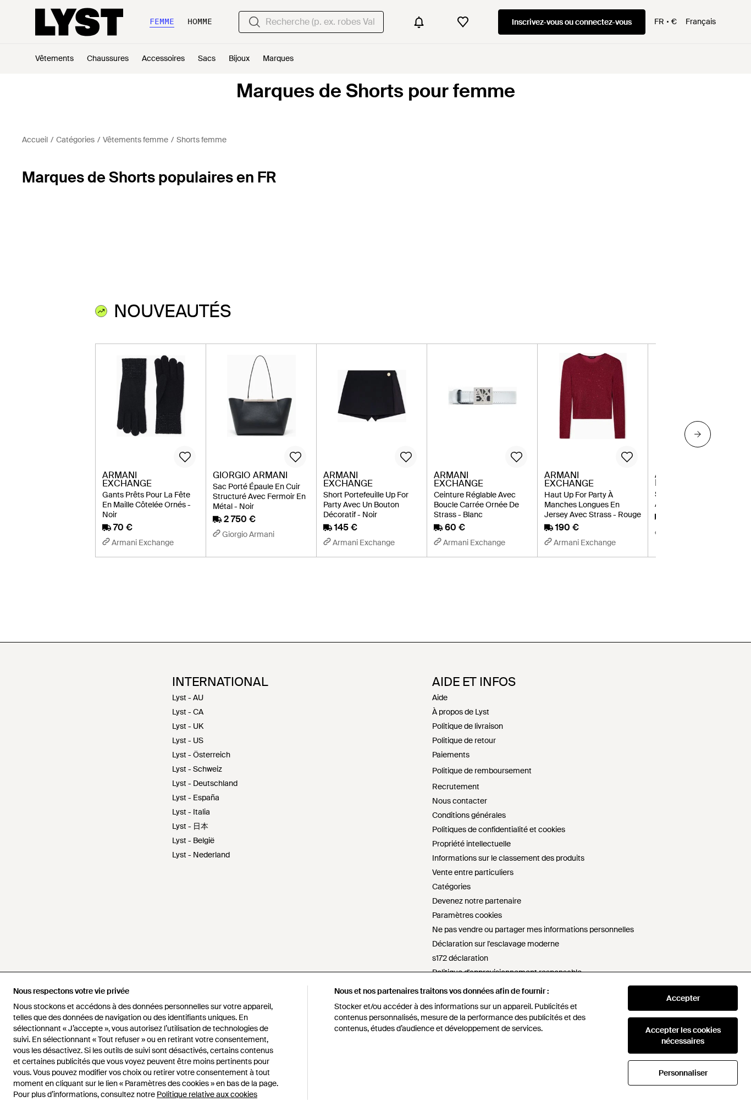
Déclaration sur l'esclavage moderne (495, 944)
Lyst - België (193, 840)
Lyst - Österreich (201, 755)
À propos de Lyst (460, 712)
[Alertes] (419, 22)
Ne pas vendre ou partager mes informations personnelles (533, 929)
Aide (440, 697)
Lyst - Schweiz (197, 769)
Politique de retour (464, 740)
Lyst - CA (187, 712)
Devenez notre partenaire (476, 901)
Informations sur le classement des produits (508, 858)
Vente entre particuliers (472, 872)
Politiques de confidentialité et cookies (498, 829)
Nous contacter (459, 801)
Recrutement (455, 786)
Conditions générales (469, 815)
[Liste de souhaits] (463, 22)
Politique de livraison (467, 726)
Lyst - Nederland (201, 855)
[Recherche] (254, 22)
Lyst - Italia (191, 812)
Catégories (451, 886)
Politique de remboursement (482, 771)
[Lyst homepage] (79, 22)
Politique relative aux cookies (207, 1094)
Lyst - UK (187, 726)
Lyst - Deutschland (205, 783)
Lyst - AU (187, 697)
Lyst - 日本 (190, 826)
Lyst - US (187, 740)
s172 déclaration (460, 958)
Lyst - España (195, 797)
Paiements (451, 755)
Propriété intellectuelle (471, 844)
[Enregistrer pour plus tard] (185, 457)
